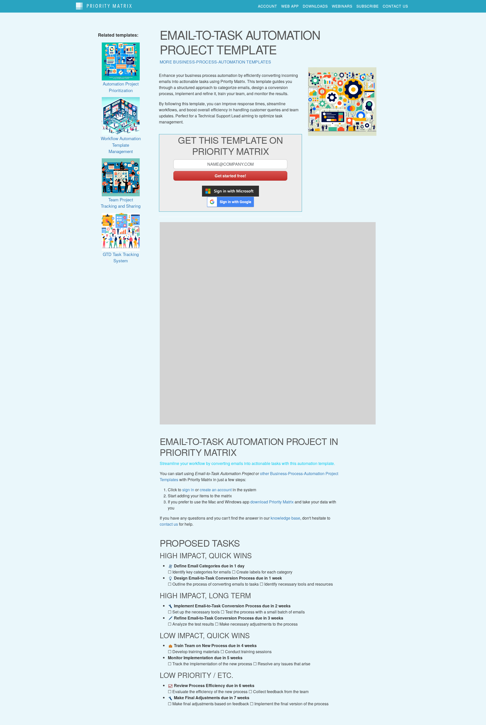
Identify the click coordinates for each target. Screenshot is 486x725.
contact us (395, 6)
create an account (216, 490)
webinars (342, 6)
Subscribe (367, 6)
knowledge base (285, 518)
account (267, 6)
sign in (188, 490)
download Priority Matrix (272, 502)
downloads (315, 6)
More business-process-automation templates (215, 62)
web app (290, 6)
